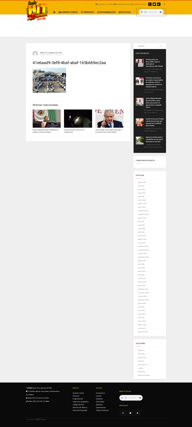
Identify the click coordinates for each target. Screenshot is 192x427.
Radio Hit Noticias (144, 375)
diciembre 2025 (143, 211)
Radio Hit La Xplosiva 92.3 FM (51, 53)
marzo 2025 (142, 236)
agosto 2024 (142, 261)
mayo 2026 (141, 193)
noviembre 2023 (143, 293)
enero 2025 (141, 243)
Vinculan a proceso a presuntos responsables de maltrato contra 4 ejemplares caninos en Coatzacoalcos (154, 82)
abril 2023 (141, 318)
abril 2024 (141, 275)
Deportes (141, 350)
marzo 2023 (142, 321)
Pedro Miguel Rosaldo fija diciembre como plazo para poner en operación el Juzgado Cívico (153, 103)
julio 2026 (141, 186)
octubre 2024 (142, 253)
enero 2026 (141, 207)
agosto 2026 (142, 182)
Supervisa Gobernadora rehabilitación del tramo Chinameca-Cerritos (154, 139)
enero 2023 (141, 328)
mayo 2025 (141, 229)
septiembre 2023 (143, 300)
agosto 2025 (142, 218)
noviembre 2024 (143, 250)
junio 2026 (141, 189)
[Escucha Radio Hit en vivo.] (151, 12)
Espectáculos (142, 357)
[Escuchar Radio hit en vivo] (131, 398)
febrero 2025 (142, 239)
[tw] (154, 4)
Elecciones (141, 354)
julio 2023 (141, 307)
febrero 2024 (142, 282)
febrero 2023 (142, 325)
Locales (140, 368)
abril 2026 (141, 196)
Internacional (142, 365)
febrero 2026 (142, 204)
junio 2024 (141, 268)
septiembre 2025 (143, 214)
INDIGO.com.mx (41, 419)
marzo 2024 (142, 278)
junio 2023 (141, 310)
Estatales (141, 361)
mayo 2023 (141, 314)
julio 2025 (141, 221)
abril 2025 (141, 232)
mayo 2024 (141, 271)
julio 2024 (141, 264)
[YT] (158, 4)
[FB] (150, 4)
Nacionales (141, 372)
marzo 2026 (142, 200)
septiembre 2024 (143, 257)
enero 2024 (141, 285)
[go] (161, 46)
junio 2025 (141, 225)
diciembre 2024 (143, 246)
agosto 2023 (142, 303)
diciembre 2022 (143, 332)
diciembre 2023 (143, 289)
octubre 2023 (142, 296)
